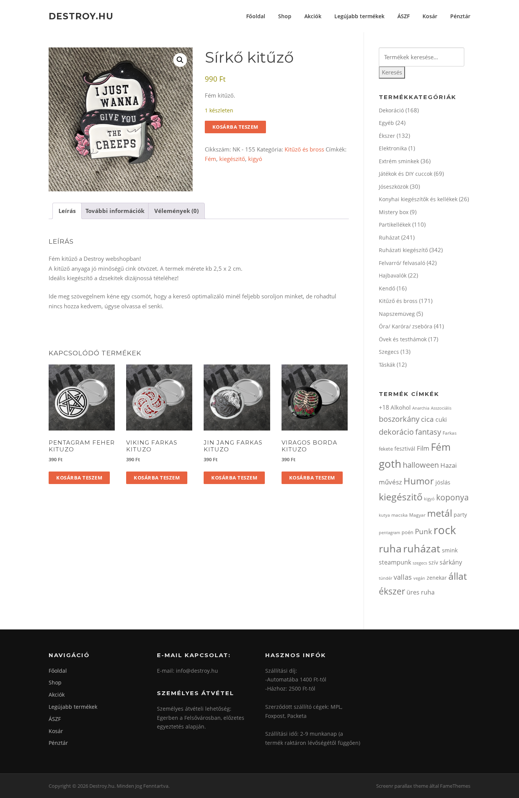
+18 (384, 407)
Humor (418, 481)
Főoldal (255, 16)
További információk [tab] (114, 210)
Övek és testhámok (403, 339)
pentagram (389, 532)
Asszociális (441, 408)
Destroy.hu (81, 16)
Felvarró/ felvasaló (402, 263)
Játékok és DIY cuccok (405, 173)
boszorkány (399, 419)
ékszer (392, 591)
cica (427, 419)
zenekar (437, 577)
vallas (403, 577)
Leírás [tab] (67, 210)
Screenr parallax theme (402, 785)
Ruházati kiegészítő (403, 250)
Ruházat (389, 237)
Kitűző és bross (304, 149)
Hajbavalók (393, 275)
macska (399, 515)
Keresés (392, 72)
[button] (180, 60)
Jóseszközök (393, 186)
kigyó (255, 158)
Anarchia (420, 408)
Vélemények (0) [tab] (176, 210)
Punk (423, 531)
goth (390, 464)
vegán (419, 578)
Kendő (387, 288)
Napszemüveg (397, 313)
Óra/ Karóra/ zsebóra (405, 326)
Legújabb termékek (359, 16)
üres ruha (421, 592)
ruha (390, 548)
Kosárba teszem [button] (79, 477)
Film (423, 448)
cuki (441, 419)
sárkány (451, 562)
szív (433, 562)
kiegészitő (232, 158)
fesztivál (404, 448)
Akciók (312, 16)
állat (457, 575)
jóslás (442, 482)
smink (450, 550)
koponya (452, 497)
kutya (384, 515)
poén (407, 532)
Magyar (417, 515)
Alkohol (401, 407)
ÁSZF (403, 16)
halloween (421, 465)
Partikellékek (395, 224)
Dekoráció (391, 110)
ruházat (421, 548)
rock (445, 530)
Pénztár (460, 16)
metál (439, 512)
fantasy (428, 432)
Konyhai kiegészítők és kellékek (418, 199)
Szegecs (389, 351)
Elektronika (393, 148)
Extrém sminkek (399, 161)
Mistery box (393, 212)
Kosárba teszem (235, 126)
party (460, 514)
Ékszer (387, 135)
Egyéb (386, 122)
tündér (385, 578)
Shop (284, 16)
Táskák (387, 364)
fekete (386, 448)
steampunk (395, 562)
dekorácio (396, 432)
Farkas (450, 433)
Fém (210, 158)
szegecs (420, 563)
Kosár (429, 16)
